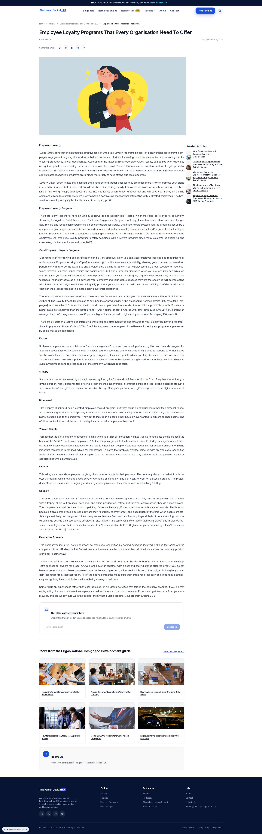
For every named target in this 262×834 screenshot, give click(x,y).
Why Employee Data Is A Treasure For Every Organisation (204, 154)
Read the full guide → (173, 651)
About (163, 10)
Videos (146, 793)
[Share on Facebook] (65, 47)
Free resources (150, 806)
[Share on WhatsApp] (77, 47)
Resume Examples (107, 10)
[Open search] (220, 11)
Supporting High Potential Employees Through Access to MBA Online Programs (207, 198)
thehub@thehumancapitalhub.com (201, 806)
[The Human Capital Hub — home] (53, 10)
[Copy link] (83, 47)
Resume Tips (130, 10)
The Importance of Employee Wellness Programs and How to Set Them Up (207, 188)
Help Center (191, 802)
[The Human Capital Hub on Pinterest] (62, 814)
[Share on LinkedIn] (71, 47)
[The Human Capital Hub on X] (48, 814)
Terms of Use (188, 827)
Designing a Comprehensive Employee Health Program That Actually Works (208, 164)
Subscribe (172, 627)
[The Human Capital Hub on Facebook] (55, 814)
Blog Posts (88, 10)
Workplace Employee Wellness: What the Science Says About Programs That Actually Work (206, 176)
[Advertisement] (206, 93)
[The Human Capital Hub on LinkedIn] (41, 814)
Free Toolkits (205, 10)
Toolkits (149, 10)
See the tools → (163, 3)
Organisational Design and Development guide (79, 24)
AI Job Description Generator (156, 802)
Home (42, 24)
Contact (174, 10)
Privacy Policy (203, 827)
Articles (52, 24)
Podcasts (147, 798)
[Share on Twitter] (59, 47)
